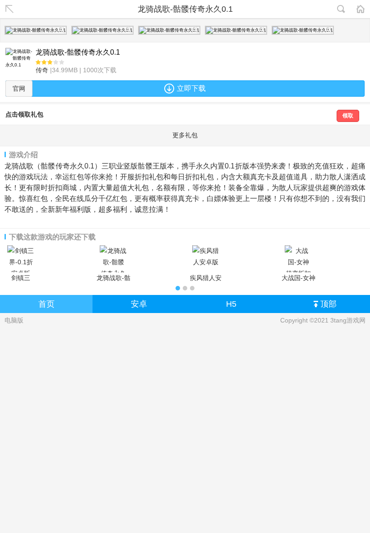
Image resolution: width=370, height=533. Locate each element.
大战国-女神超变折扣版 (298, 277)
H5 (231, 304)
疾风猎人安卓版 (206, 277)
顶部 (328, 304)
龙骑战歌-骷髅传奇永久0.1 (113, 277)
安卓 (139, 304)
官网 (19, 88)
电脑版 (14, 320)
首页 (46, 304)
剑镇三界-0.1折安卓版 (21, 277)
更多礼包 (185, 135)
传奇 (42, 70)
